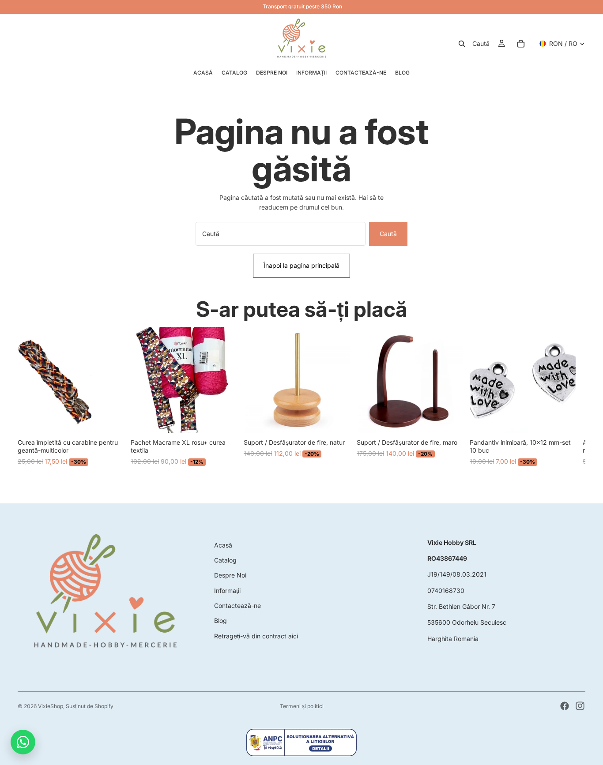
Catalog (225, 560)
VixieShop (50, 706)
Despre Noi (230, 575)
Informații (227, 590)
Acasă (223, 545)
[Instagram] (580, 706)
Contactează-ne (237, 605)
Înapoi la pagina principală (301, 265)
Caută (388, 233)
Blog (220, 620)
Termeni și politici (302, 706)
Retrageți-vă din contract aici (256, 636)
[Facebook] (564, 706)
